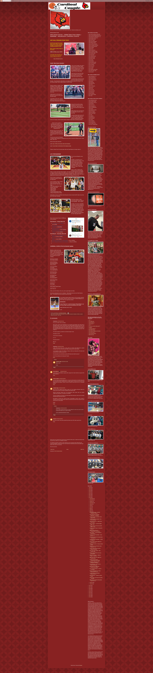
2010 (90, 596)
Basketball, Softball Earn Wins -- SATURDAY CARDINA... (95, 562)
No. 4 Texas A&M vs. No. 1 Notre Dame (60, 240)
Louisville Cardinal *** (92, 328)
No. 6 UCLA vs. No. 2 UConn (57, 223)
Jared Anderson (56, 371)
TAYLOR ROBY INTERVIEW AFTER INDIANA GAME (61, 146)
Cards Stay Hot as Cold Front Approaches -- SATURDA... (94, 515)
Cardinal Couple (58, 361)
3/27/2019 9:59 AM (62, 378)
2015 (90, 589)
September (92, 502)
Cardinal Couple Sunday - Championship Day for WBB (95, 560)
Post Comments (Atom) (58, 451)
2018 (90, 585)
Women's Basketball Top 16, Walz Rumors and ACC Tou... (95, 571)
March (91, 511)
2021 (90, 494)
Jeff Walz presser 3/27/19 (57, 51)
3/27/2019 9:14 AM (65, 361)
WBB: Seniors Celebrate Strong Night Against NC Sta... (96, 580)
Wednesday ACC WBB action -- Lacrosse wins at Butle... (95, 567)
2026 (90, 487)
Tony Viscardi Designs (92, 333)
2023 (90, 491)
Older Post (82, 449)
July (90, 505)
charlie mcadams (56, 378)
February (91, 582)
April (90, 509)
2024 (90, 490)
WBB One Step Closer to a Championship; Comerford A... (95, 531)
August (91, 504)
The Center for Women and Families (94, 331)
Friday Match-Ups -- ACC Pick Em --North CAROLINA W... (95, 564)
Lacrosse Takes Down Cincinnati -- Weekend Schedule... (95, 549)
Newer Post (52, 449)
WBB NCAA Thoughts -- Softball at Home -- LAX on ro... (95, 555)
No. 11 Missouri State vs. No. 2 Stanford (60, 241)
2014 (90, 591)
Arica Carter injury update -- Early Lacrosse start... (95, 551)
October (91, 501)
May (90, 508)
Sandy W (54, 418)
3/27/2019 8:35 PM (59, 418)
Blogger (81, 665)
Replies (55, 359)
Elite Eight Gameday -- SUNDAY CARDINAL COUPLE (95, 513)
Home (67, 449)
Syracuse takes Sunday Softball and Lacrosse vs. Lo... (95, 542)
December (91, 498)
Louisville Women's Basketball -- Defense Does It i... (95, 573)
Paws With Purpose (92, 329)
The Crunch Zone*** (92, 332)
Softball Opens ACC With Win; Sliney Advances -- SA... (96, 546)
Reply (54, 343)
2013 (90, 592)
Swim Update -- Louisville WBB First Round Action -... (95, 533)
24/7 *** (90, 320)
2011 (90, 595)
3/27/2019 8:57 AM (61, 321)
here (59, 128)
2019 (90, 497)
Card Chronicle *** (92, 322)
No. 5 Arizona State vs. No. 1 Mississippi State (58, 229)
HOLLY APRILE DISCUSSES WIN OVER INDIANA (61, 143)
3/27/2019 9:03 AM (61, 346)
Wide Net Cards (91, 334)
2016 (90, 588)
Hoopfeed (90, 327)
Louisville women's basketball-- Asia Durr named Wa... (95, 519)
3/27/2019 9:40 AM (63, 371)
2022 (90, 493)
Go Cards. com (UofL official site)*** (94, 326)
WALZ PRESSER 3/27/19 (58, 58)
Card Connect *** (91, 323)
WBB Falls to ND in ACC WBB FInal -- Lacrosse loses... (96, 558)
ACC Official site (91, 321)
